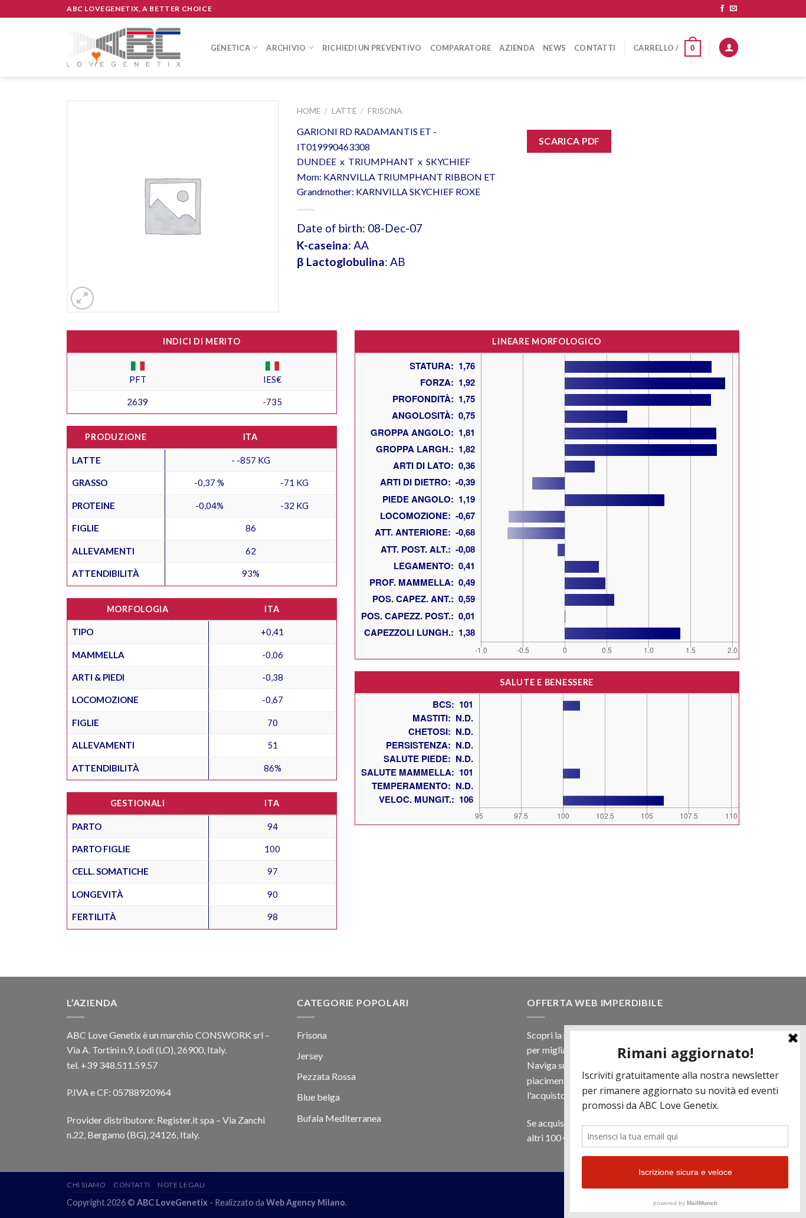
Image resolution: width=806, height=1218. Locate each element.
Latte (344, 111)
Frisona (385, 111)
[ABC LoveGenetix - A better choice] (124, 47)
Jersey (310, 1055)
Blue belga (318, 1096)
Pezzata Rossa (326, 1076)
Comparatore (461, 47)
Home (308, 111)
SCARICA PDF (569, 141)
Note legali (181, 1184)
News (554, 47)
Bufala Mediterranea (339, 1118)
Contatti (594, 47)
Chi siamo (86, 1184)
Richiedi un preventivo (372, 47)
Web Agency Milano (305, 1202)
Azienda (517, 47)
